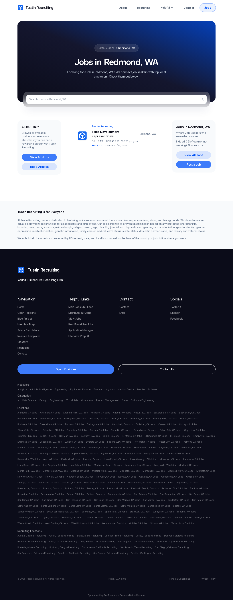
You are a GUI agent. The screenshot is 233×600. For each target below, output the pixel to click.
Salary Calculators (28, 330)
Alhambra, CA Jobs (50, 412)
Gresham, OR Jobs (121, 447)
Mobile (141, 389)
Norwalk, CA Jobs (105, 476)
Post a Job (194, 164)
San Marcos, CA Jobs (128, 500)
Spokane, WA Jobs (92, 511)
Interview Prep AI (78, 336)
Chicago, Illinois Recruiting (119, 535)
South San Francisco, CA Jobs (63, 511)
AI (18, 400)
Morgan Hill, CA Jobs (154, 471)
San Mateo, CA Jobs (154, 500)
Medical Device (126, 389)
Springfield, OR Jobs (116, 511)
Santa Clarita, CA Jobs (106, 505)
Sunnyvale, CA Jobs (163, 511)
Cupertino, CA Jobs (194, 430)
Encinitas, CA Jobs (27, 441)
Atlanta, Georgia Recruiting (31, 535)
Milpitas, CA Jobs (80, 471)
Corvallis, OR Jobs (121, 430)
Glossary (22, 341)
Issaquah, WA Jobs (154, 453)
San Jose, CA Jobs (104, 500)
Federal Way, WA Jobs (119, 441)
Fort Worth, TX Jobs (144, 441)
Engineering (61, 389)
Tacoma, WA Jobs (186, 511)
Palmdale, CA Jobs (49, 482)
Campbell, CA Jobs (122, 424)
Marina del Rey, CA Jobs (138, 465)
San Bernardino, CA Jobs (173, 494)
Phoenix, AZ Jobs (163, 482)
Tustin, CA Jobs (114, 517)
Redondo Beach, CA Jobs (145, 488)
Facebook (176, 318)
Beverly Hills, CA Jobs (165, 418)
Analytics (22, 389)
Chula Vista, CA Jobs (28, 430)
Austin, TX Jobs (142, 412)
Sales (125, 400)
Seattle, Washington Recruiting (147, 553)
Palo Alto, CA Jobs (71, 482)
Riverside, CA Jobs (27, 494)
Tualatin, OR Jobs (93, 517)
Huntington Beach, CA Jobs (54, 453)
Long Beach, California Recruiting (97, 541)
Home (101, 47)
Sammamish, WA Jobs (119, 494)
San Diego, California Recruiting (172, 547)
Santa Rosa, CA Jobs (159, 505)
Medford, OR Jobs (188, 465)
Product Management (107, 400)
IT (67, 400)
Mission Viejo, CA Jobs (104, 471)
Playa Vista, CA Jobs (187, 482)
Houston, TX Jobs (27, 453)
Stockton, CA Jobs (140, 511)
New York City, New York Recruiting (176, 541)
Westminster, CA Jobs (114, 523)
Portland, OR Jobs (74, 488)
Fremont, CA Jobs (192, 441)
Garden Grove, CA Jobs (73, 447)
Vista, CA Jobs (202, 517)
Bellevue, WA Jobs (27, 418)
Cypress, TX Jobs (27, 436)
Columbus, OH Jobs (53, 430)
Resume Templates (28, 336)
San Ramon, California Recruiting (110, 553)
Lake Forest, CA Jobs (115, 459)
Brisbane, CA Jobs (27, 424)
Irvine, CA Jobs (133, 453)
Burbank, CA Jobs (74, 424)
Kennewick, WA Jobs (28, 459)
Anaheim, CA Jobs (100, 412)
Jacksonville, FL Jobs (178, 453)
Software (152, 389)
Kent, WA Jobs (50, 459)
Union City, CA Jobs (136, 517)
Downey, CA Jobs (90, 436)
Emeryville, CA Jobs (204, 436)
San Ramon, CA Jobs (203, 500)
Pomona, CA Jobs (52, 488)
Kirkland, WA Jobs (70, 459)
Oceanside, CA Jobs (172, 476)
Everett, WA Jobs (95, 441)
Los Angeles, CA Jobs (55, 465)
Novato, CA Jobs (127, 476)
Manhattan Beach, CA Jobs (108, 465)
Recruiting (143, 7)
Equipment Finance (80, 389)
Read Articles (39, 167)
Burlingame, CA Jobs (98, 424)
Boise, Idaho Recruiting (89, 535)
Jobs (207, 7)
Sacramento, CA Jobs (52, 494)
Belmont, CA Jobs (99, 418)
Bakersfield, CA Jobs (165, 412)
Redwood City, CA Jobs (174, 488)
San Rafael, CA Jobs (178, 500)
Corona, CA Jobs (99, 430)
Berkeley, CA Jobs (140, 418)
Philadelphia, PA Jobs (139, 482)
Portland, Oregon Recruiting (64, 547)
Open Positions (26, 312)
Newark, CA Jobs (55, 476)
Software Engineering (142, 400)
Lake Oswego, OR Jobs (143, 459)
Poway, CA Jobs (95, 488)
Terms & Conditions (179, 578)
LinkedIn (175, 312)
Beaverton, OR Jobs (190, 412)
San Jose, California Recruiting (74, 553)
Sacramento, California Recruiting (99, 547)
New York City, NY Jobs (30, 476)
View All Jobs (39, 157)
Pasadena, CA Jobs (94, 482)
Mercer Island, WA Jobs (55, 471)
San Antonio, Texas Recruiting (136, 547)
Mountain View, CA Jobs (180, 471)
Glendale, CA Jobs (98, 447)
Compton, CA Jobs (77, 430)
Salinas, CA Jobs (96, 494)
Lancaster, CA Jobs (193, 459)
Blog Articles (24, 318)
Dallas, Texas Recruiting (148, 535)
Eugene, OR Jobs (74, 441)
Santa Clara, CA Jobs (80, 505)
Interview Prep (26, 324)
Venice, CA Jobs (183, 517)
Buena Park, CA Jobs (51, 424)
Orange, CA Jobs (26, 482)
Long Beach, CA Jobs (28, 465)
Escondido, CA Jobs (51, 441)
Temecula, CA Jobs (27, 517)
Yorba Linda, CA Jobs (182, 523)
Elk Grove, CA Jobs (180, 436)
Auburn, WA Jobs (122, 412)
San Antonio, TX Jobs (145, 494)
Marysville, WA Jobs (165, 465)
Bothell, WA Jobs (189, 418)
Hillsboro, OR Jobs (191, 447)
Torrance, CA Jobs (72, 517)
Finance (98, 389)
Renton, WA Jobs (199, 488)
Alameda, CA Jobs (27, 412)
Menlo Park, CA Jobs (28, 471)
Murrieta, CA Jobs (205, 471)
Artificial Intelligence (41, 389)
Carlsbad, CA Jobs (145, 424)
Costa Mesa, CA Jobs (145, 430)
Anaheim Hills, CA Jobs (75, 412)
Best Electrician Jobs (80, 324)
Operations (87, 400)
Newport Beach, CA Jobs (80, 476)
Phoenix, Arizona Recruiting (32, 547)
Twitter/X (175, 306)
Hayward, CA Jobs (169, 447)
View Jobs (74, 318)
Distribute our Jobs (79, 312)
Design (43, 400)
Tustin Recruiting (39, 7)
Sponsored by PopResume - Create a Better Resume (116, 595)
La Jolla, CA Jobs (92, 459)
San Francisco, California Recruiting (36, 553)
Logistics (110, 389)
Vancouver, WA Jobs (161, 517)
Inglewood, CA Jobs (111, 453)
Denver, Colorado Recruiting (179, 535)
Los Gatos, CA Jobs (80, 465)
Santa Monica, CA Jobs (133, 505)
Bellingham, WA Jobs (75, 418)
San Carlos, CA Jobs (28, 500)
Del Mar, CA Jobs (68, 436)
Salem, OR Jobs (75, 494)
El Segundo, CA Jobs (156, 436)
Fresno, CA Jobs (26, 447)
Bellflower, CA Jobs (50, 418)
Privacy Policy (208, 578)
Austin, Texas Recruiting (61, 535)
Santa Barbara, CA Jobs (53, 505)
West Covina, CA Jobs (56, 523)
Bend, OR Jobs (120, 418)
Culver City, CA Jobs (170, 430)
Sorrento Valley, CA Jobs (30, 511)
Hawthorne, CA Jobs (145, 447)
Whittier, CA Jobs (138, 523)
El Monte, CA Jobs (132, 436)
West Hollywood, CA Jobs (85, 523)
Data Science (29, 400)
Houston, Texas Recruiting (31, 541)
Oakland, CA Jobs (148, 476)
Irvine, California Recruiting (63, 541)
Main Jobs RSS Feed (80, 306)
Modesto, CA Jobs (130, 471)
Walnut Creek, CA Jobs (29, 523)
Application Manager (80, 330)
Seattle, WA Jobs (182, 505)
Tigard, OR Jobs (50, 517)
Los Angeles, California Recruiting (136, 541)
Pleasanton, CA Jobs (28, 488)
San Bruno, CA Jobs (199, 494)
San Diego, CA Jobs (52, 500)
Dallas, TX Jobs (48, 436)
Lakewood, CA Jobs (169, 459)
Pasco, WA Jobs (116, 482)
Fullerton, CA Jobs (48, 447)
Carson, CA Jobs (167, 424)
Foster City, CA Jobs (169, 441)
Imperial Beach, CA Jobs (85, 453)
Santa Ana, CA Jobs (27, 505)
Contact (189, 7)
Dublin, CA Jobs (111, 436)
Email (122, 312)
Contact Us (167, 369)
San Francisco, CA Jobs (78, 500)
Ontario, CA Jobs (195, 476)
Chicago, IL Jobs (188, 424)
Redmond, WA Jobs (117, 488)
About (123, 7)
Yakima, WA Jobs (159, 523)
